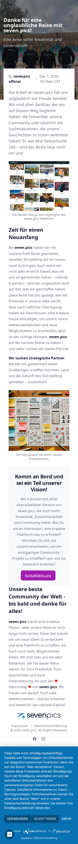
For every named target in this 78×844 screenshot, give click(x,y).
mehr (66, 819)
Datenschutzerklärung (50, 726)
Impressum (19, 726)
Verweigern (17, 819)
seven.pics (29, 730)
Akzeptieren (45, 819)
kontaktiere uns (38, 575)
